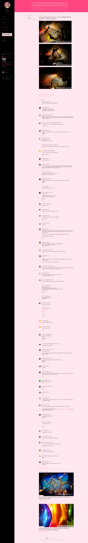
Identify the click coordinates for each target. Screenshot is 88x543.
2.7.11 (42, 104)
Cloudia (43, 302)
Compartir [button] (29, 15)
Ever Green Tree (45, 386)
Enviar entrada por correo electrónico (48, 94)
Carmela (43, 130)
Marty (43, 107)
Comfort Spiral (44, 309)
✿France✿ (44, 461)
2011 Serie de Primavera (32, 19)
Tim (42, 320)
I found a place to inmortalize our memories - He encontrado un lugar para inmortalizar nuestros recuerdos (7, 64)
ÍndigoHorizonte (45, 115)
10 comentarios (45, 500)
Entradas (5, 71)
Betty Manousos (45, 442)
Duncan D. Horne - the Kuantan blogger (49, 122)
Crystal (43, 223)
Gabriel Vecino (44, 172)
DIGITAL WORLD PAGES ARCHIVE (48, 343)
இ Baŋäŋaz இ (44, 380)
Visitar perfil (7, 11)
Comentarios (6, 72)
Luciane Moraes (45, 192)
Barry (43, 158)
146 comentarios (45, 531)
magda (43, 414)
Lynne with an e (45, 249)
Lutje (43, 209)
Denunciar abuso (5, 27)
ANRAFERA (44, 178)
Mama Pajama (44, 436)
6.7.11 (42, 465)
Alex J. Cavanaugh (45, 279)
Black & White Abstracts (6, 57)
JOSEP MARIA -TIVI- (45, 266)
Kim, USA (43, 326)
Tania (43, 430)
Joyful (43, 392)
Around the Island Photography (64, 409)
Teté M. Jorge (44, 334)
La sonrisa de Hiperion (46, 150)
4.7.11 (42, 447)
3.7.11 (42, 377)
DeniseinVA (44, 450)
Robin (43, 404)
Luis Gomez (44, 203)
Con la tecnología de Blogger (52, 538)
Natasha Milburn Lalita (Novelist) (47, 455)
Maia (43, 186)
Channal (43, 138)
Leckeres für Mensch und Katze (47, 144)
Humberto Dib (44, 358)
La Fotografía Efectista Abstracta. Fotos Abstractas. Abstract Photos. (49, 4)
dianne (43, 215)
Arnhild (43, 255)
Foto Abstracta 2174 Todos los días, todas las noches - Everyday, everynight (54, 529)
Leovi (7, 10)
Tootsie (43, 242)
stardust (43, 164)
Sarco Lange (44, 371)
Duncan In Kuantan (45, 126)
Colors (43, 329)
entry (44, 426)
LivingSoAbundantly (45, 349)
